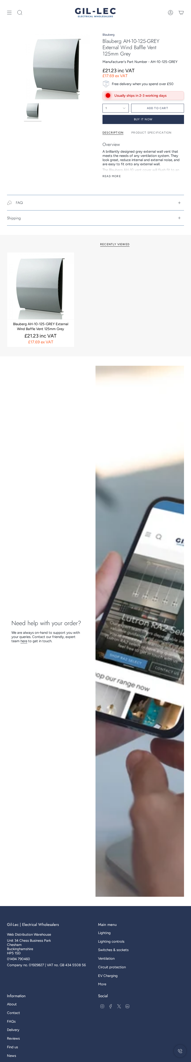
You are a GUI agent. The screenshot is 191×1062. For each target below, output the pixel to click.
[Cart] (181, 12)
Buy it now (143, 119)
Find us (12, 1047)
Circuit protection (112, 967)
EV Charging (108, 976)
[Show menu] (9, 12)
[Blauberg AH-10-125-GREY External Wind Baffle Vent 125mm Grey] (40, 285)
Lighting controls (111, 941)
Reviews (13, 1038)
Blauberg (108, 34)
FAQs (11, 1021)
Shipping (14, 218)
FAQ (19, 202)
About (12, 1004)
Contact (13, 1013)
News (11, 1056)
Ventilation (106, 958)
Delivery (13, 1030)
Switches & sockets (113, 950)
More (102, 984)
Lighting (104, 933)
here (23, 641)
